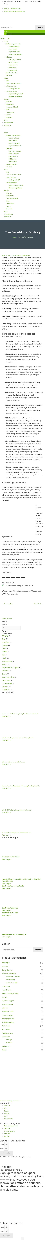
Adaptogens (6, 963)
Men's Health (10, 980)
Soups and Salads (12, 107)
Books (4, 1050)
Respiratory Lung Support (10, 668)
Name (2, 1144)
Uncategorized (7, 683)
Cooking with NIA (14, 89)
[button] (22, 130)
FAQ (7, 81)
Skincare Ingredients (15, 96)
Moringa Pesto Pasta (10, 857)
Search (40, 28)
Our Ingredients (11, 91)
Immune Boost (7, 661)
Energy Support (7, 970)
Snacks (8, 115)
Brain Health (6, 986)
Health (4, 658)
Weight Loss (6, 690)
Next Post (38, 604)
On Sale (9, 75)
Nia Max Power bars (10, 913)
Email (2, 1148)
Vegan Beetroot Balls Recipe (14, 934)
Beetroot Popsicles (10, 908)
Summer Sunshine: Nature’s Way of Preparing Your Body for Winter (21, 786)
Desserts (9, 117)
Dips (7, 109)
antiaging (5, 636)
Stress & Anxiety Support (10, 994)
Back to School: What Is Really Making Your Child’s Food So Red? (20, 714)
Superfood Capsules (15, 54)
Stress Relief (6, 680)
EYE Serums (12, 68)
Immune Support (7, 1004)
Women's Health (11, 983)
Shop (6, 41)
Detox (4, 648)
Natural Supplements (13, 44)
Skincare (9, 57)
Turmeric (9, 1043)
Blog (5, 120)
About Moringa (11, 86)
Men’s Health (13, 49)
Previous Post (7, 604)
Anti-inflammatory (8, 1022)
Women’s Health (14, 47)
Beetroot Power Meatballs (13, 886)
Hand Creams (13, 65)
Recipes (6, 99)
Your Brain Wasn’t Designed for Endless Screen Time (16, 833)
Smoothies (10, 112)
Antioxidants (6, 1026)
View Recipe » (6, 859)
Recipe (4, 664)
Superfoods (6, 1037)
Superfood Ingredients (16, 94)
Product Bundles (11, 73)
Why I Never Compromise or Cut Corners (13, 762)
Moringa (9, 1039)
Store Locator (8, 123)
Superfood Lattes (14, 52)
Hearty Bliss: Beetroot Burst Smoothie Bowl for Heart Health (21, 880)
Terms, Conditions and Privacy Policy (12, 1162)
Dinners (9, 102)
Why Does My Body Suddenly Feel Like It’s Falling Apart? (17, 738)
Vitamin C (5, 687)
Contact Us (7, 125)
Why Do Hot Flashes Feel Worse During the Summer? (16, 810)
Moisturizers (13, 70)
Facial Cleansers (14, 62)
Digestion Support (8, 1001)
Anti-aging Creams (15, 60)
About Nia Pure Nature (13, 83)
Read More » (6, 716)
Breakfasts (10, 104)
